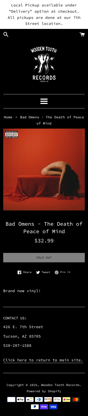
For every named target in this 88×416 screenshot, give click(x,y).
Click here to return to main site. (43, 359)
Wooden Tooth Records (60, 385)
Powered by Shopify (44, 391)
